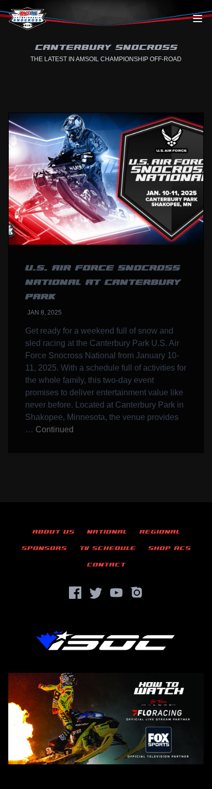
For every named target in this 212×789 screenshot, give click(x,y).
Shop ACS (169, 548)
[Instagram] (137, 592)
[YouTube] (116, 592)
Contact (106, 564)
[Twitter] (96, 592)
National (107, 531)
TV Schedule (107, 548)
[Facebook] (75, 592)
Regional (159, 531)
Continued (55, 429)
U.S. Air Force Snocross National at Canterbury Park (103, 282)
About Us (53, 531)
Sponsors (44, 548)
